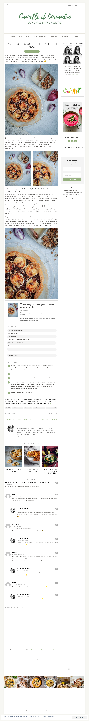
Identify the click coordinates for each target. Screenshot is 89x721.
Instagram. (52, 403)
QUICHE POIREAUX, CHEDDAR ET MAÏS (32, 470)
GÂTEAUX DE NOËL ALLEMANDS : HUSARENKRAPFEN (18, 419)
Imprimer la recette (13, 319)
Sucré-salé (41, 407)
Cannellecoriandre (26, 426)
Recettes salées (23, 36)
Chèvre (14, 407)
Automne (8, 407)
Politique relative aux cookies (50, 718)
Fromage (20, 407)
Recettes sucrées (40, 36)
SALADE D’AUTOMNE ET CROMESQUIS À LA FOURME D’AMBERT (50, 471)
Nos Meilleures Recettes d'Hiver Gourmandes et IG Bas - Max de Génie (27, 482)
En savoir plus (75, 75)
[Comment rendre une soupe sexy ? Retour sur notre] (37, 677)
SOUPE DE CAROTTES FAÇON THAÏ (49, 419)
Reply (57, 482)
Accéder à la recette (31, 51)
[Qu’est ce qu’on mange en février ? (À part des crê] (50, 677)
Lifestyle (54, 36)
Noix (30, 407)
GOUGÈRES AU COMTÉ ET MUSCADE (13, 470)
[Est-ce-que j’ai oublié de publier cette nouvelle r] (23, 677)
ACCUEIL (12, 36)
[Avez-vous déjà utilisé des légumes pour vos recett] (77, 677)
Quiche (35, 407)
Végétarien (53, 407)
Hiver (26, 407)
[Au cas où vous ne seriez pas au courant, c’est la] (63, 677)
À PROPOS (75, 36)
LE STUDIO (65, 36)
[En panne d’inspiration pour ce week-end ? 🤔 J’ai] (10, 677)
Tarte (47, 407)
